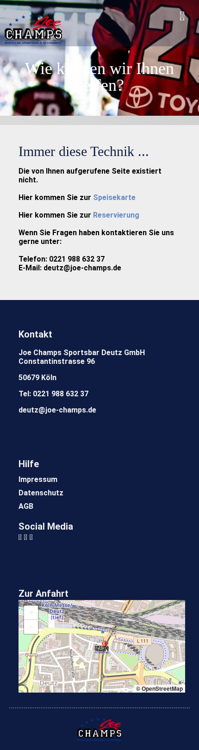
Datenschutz (41, 492)
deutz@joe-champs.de (57, 410)
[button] (102, 646)
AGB (26, 506)
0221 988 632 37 (60, 393)
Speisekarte (114, 197)
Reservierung (116, 215)
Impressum (38, 479)
